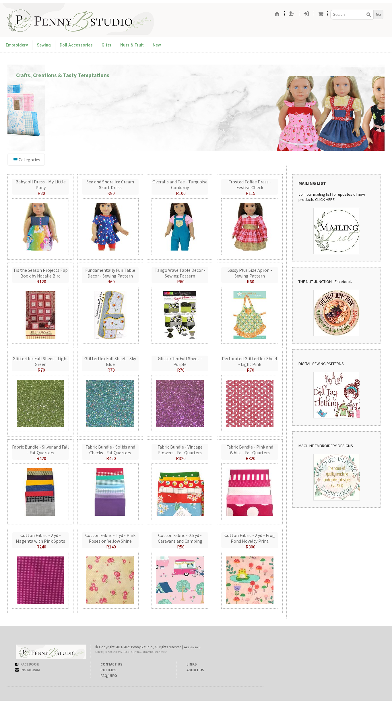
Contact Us (111, 664)
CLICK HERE (325, 199)
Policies (108, 670)
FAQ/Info (108, 675)
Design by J (192, 647)
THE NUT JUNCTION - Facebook (325, 281)
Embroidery (17, 45)
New (157, 45)
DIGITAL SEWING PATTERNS (321, 363)
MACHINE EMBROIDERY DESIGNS (325, 445)
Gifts (106, 45)
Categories (29, 159)
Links (192, 664)
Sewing (44, 45)
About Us (195, 670)
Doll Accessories (76, 45)
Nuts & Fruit (132, 45)
